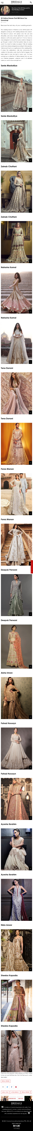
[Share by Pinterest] (16, 1087)
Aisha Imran (5, 1092)
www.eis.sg (16, 1128)
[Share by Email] (3, 1087)
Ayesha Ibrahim (15, 1092)
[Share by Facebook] (12, 1087)
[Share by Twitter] (7, 1087)
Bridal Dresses (5, 1081)
